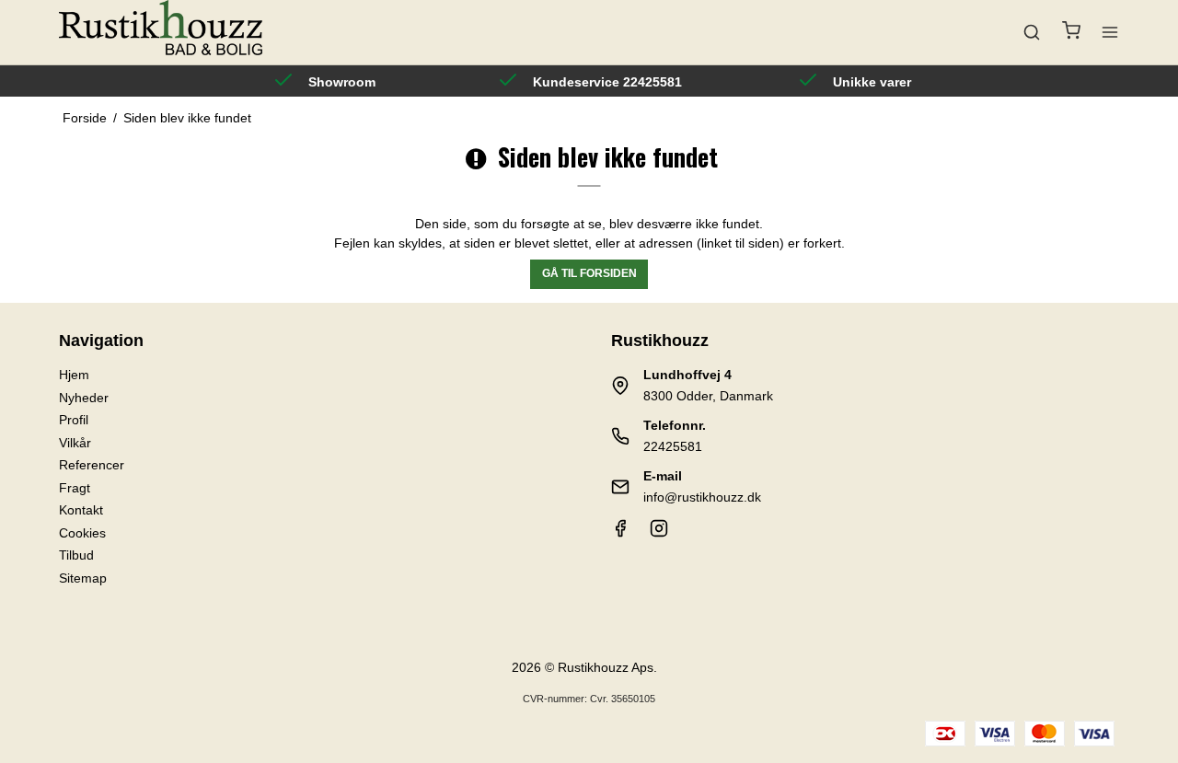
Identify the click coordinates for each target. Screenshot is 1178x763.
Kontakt (81, 510)
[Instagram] (659, 533)
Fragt (74, 487)
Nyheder (84, 397)
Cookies (82, 533)
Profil (73, 419)
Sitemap (83, 578)
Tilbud (76, 555)
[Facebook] (620, 533)
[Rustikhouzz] (160, 32)
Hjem (74, 374)
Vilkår (75, 442)
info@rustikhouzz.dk (702, 497)
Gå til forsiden (589, 273)
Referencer (91, 464)
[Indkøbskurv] (1071, 32)
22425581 (672, 446)
